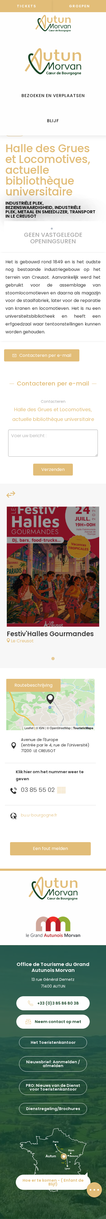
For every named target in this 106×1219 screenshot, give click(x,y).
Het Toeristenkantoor (53, 1042)
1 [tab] (53, 659)
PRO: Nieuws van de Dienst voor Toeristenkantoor (53, 1087)
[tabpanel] (53, 578)
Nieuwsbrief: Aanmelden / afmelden (53, 1063)
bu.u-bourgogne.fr (39, 815)
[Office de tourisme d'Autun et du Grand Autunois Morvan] (53, 61)
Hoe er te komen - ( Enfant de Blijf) (53, 1182)
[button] (53, 95)
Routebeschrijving (33, 685)
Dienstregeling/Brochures (53, 1108)
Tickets (26, 6)
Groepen (79, 6)
